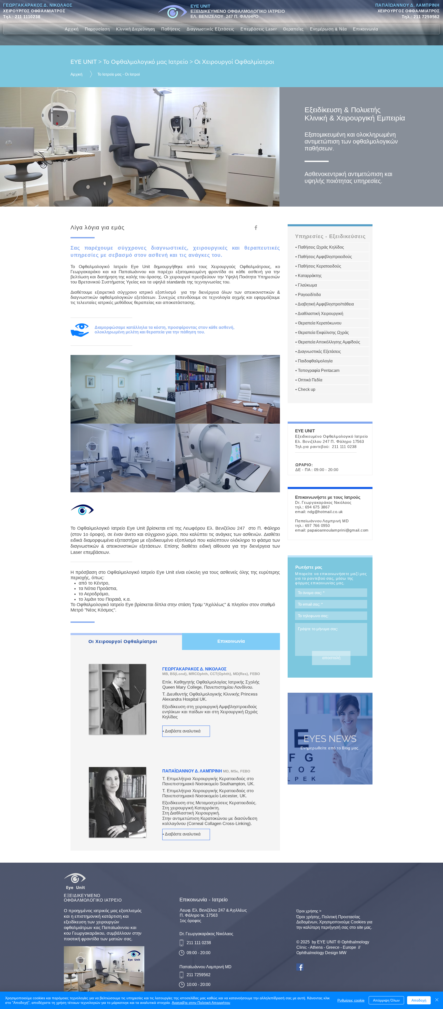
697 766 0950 (317, 525)
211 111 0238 (344, 446)
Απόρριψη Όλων (386, 1000)
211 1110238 (28, 17)
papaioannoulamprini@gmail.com (338, 530)
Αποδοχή (418, 1000)
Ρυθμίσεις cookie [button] (351, 1000)
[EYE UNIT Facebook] (300, 967)
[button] (97, 29)
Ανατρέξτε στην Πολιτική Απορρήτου (201, 1003)
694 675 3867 (317, 507)
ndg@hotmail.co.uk (325, 511)
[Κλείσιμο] (437, 1000)
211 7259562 (427, 17)
